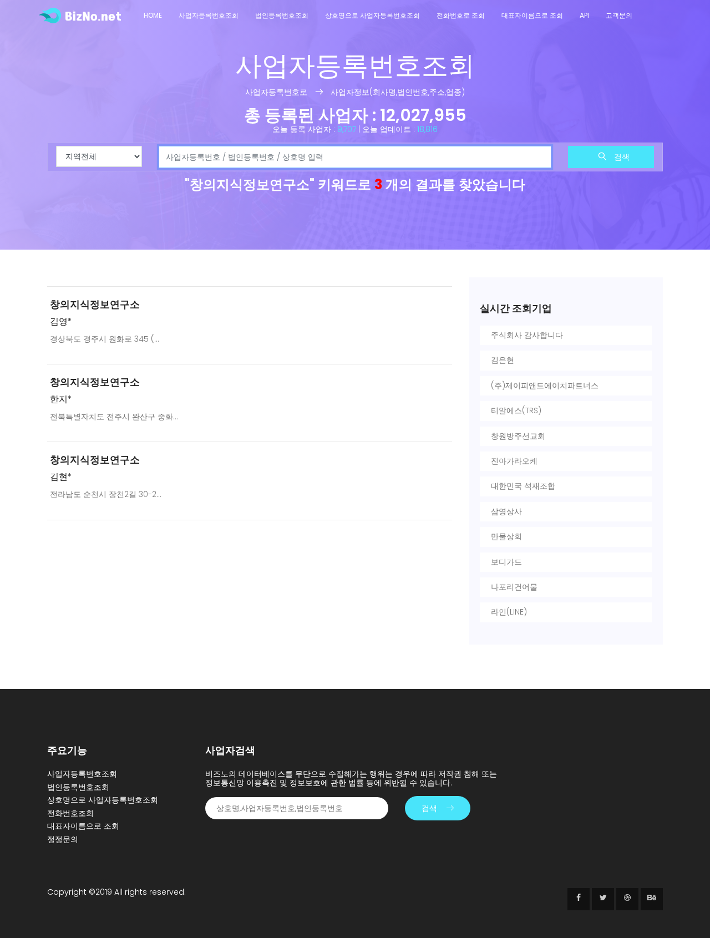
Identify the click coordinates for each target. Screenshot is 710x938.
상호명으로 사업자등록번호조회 (372, 15)
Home (153, 15)
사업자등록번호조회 (209, 15)
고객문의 (619, 15)
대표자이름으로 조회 (532, 15)
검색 (621, 157)
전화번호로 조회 (461, 15)
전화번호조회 (70, 813)
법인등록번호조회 (281, 15)
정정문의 (62, 839)
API (584, 15)
